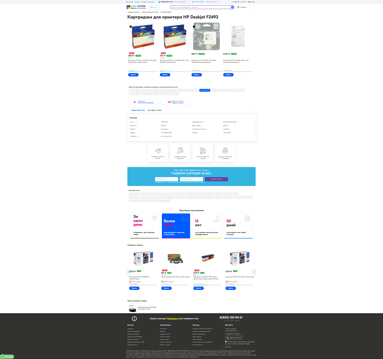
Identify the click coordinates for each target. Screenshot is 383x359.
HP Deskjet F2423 (193, 90)
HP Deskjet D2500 (146, 90)
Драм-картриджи (165, 200)
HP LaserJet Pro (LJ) (241, 197)
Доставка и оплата (155, 110)
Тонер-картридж (152, 197)
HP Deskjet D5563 (181, 90)
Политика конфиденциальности (201, 331)
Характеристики (138, 110)
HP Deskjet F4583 (146, 93)
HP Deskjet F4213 (216, 90)
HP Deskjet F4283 (134, 93)
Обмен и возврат (197, 339)
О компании (163, 328)
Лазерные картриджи (133, 331)
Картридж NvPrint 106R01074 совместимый (139, 278)
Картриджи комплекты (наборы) (176, 197)
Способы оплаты (165, 334)
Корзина (247, 7)
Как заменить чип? (197, 344)
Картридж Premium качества (138, 197)
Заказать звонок (216, 179)
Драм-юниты (219, 197)
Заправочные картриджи (194, 197)
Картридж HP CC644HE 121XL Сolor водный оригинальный (236, 61)
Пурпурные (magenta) (192, 193)
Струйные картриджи (133, 334)
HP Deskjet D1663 (134, 90)
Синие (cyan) (154, 193)
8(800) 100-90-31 (231, 317)
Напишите (172, 318)
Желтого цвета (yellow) (177, 193)
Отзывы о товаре (165, 336)
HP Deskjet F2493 (204, 90)
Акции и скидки (164, 339)
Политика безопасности (199, 334)
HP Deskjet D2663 (169, 90)
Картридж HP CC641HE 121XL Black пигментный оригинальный (204, 61)
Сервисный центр (132, 344)
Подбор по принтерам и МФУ (136, 342)
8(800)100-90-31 (167, 2)
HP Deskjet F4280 (239, 90)
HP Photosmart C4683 (158, 93)
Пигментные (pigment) (206, 193)
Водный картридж (233, 193)
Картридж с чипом (220, 193)
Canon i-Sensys (229, 197)
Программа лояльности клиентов (202, 328)
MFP (141, 200)
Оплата (137, 2)
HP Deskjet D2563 (158, 90)
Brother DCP (154, 200)
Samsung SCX (133, 200)
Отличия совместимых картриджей (202, 342)
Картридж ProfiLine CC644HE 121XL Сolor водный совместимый (174, 61)
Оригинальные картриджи (134, 336)
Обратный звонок (235, 338)
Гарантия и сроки (165, 344)
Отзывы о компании (165, 342)
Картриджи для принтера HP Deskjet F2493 (147, 308)
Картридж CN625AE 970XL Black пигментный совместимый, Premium (206, 278)
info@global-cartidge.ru (239, 1)
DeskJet (250, 197)
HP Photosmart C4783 (172, 93)
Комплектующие (208, 197)
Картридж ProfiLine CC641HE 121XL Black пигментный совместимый (142, 61)
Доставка (129, 2)
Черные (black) (144, 193)
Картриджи (130, 328)
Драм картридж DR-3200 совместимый (175, 277)
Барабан (162, 197)
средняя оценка (177, 103)
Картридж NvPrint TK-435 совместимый (240, 277)
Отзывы (143, 2)
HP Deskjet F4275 (227, 90)
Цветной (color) (134, 193)
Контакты (151, 2)
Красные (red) (164, 193)
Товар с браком (196, 336)
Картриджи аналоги (133, 339)
